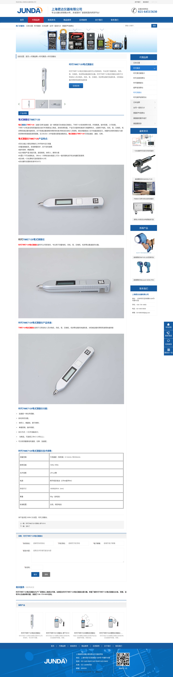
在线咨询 (76, 85)
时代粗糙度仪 (138, 83)
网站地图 (99, 672)
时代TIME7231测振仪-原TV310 (36, 523)
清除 (46, 574)
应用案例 (83, 19)
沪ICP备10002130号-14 (85, 672)
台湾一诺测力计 (55, 26)
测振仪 (44, 517)
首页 (22, 19)
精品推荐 (67, 19)
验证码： (27, 567)
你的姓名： (26, 543)
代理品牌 (36, 19)
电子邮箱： (97, 543)
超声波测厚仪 (138, 87)
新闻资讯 (51, 19)
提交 (35, 574)
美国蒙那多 (137, 123)
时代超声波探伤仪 (140, 97)
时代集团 (37, 26)
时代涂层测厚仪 (139, 78)
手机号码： (62, 543)
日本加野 (45, 26)
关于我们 (137, 2)
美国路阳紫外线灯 (140, 118)
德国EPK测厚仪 (68, 26)
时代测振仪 (137, 92)
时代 (40, 517)
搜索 (154, 26)
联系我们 (146, 2)
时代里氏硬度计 (139, 73)
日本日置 (29, 26)
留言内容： (26, 550)
